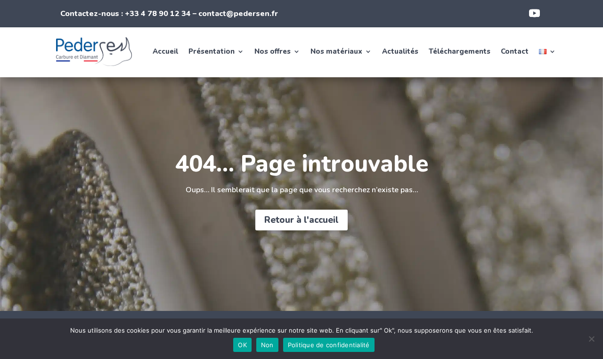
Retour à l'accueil (301, 220)
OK (242, 345)
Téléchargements (459, 51)
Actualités (400, 51)
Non (267, 345)
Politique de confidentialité (329, 345)
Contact (515, 51)
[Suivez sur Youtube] (534, 13)
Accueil (165, 51)
